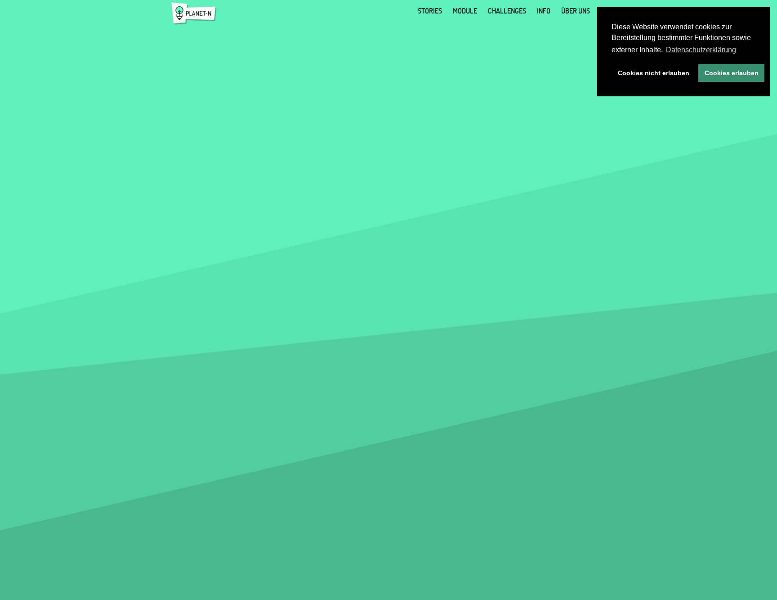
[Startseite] (194, 13)
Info (543, 10)
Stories (430, 10)
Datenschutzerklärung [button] (701, 50)
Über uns (575, 10)
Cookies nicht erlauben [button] (653, 73)
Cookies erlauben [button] (732, 73)
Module (465, 10)
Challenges (507, 10)
